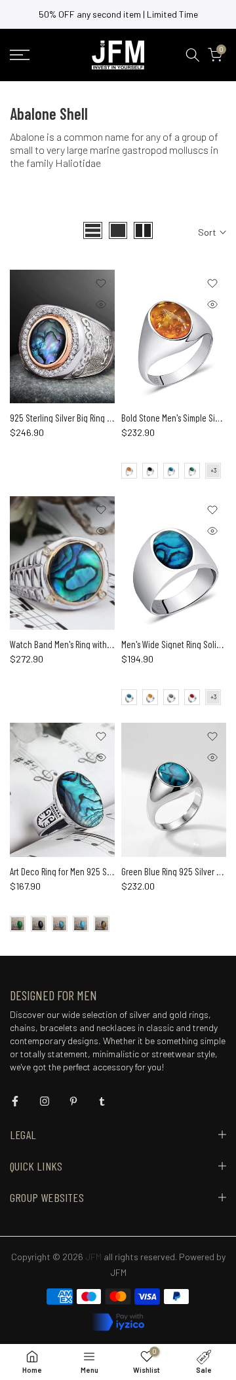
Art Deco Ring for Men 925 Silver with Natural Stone (99, 871)
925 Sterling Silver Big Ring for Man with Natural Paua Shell (113, 418)
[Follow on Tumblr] (102, 1101)
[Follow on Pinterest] (73, 1101)
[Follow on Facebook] (15, 1101)
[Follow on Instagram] (44, 1101)
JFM (118, 1272)
